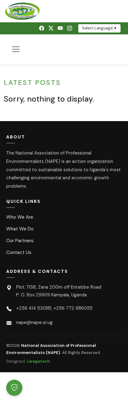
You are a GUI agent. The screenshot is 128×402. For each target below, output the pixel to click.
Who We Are (19, 217)
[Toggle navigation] (15, 49)
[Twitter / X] (50, 28)
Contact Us (18, 252)
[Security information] (14, 388)
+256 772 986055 (73, 308)
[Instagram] (69, 28)
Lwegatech (38, 361)
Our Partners (20, 241)
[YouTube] (60, 28)
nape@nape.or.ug (34, 322)
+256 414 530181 (33, 308)
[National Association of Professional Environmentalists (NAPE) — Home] (64, 11)
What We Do (20, 229)
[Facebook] (41, 28)
